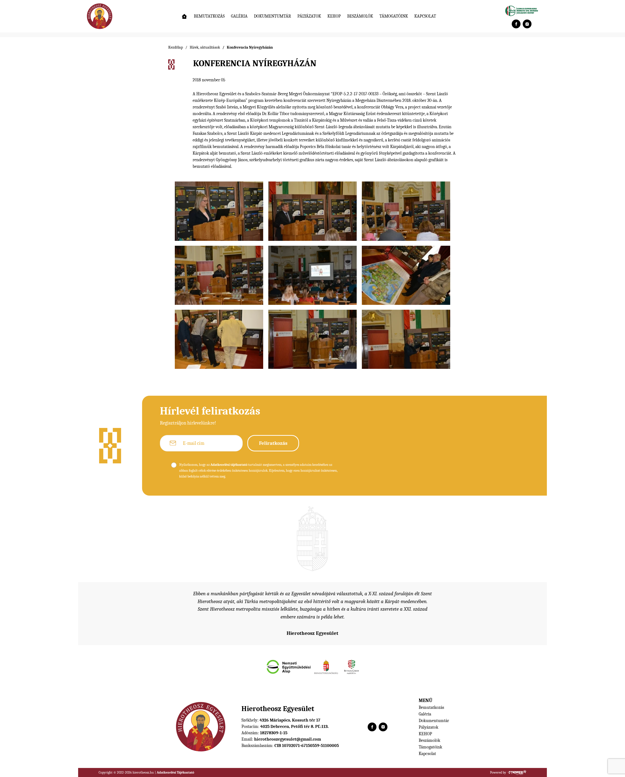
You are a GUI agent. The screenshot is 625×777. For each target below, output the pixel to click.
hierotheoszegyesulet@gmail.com (287, 739)
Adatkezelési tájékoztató (228, 465)
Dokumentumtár (272, 16)
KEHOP (334, 16)
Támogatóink (393, 16)
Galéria (239, 16)
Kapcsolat (425, 16)
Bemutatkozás (209, 16)
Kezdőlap (175, 47)
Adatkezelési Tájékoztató (175, 772)
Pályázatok (309, 16)
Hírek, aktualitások (205, 47)
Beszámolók (360, 16)
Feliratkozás (273, 443)
